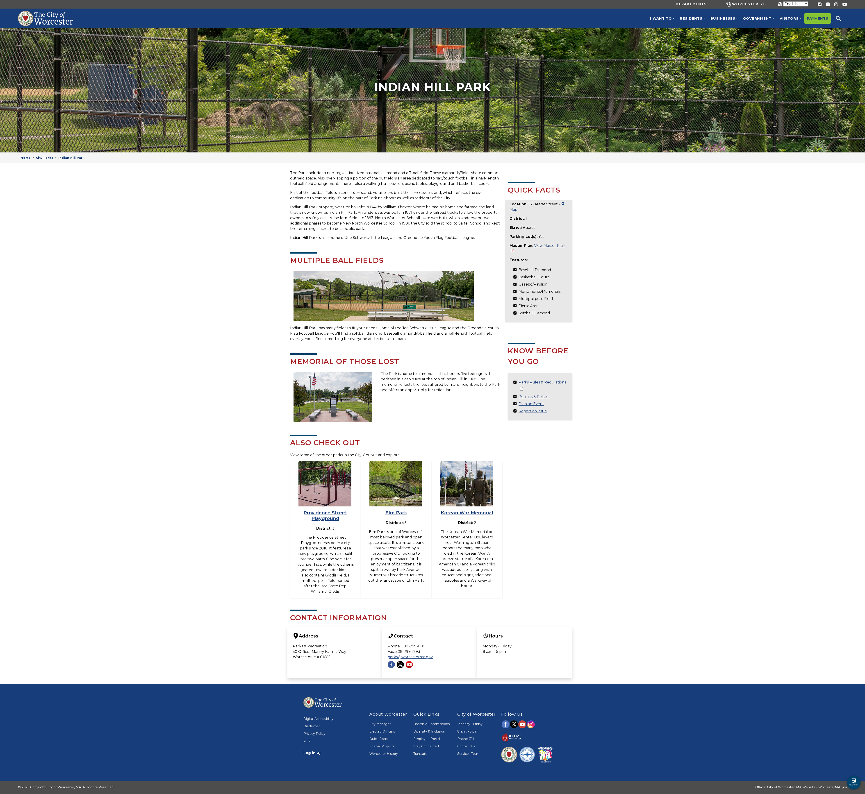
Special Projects (381, 746)
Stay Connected (426, 746)
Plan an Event (531, 404)
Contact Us (466, 746)
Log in (309, 753)
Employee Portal (426, 739)
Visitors (789, 18)
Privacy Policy (314, 734)
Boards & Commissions (431, 724)
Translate (420, 754)
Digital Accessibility (318, 719)
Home (26, 157)
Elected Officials (382, 731)
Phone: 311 (465, 739)
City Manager (380, 724)
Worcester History (383, 754)
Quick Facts (378, 739)
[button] (841, 18)
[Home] (50, 14)
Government (757, 18)
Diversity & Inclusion (429, 731)
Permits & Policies (534, 397)
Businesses (722, 18)
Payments (817, 18)
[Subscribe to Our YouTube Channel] (409, 664)
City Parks (44, 157)
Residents (691, 18)
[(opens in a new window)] (826, 4)
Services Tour (467, 754)
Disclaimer (311, 726)
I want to (661, 18)
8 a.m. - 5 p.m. (468, 731)
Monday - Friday (470, 724)
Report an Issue (533, 411)
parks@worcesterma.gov (410, 657)
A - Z (307, 741)
